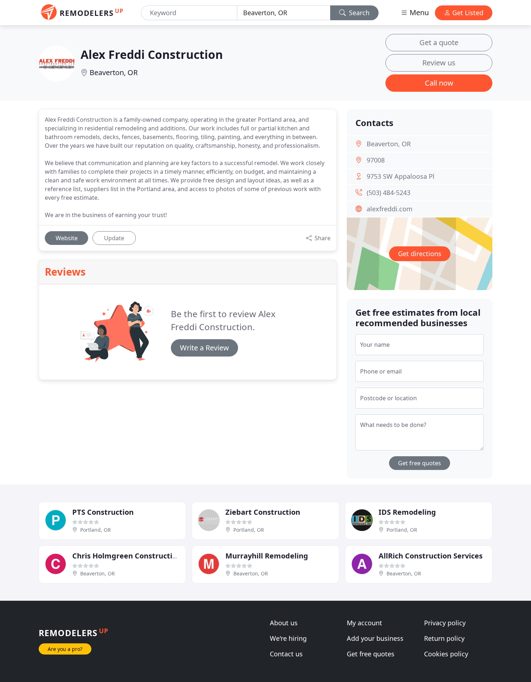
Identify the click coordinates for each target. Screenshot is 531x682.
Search (358, 12)
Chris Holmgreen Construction (126, 556)
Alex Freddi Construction (152, 54)
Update (114, 238)
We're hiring (288, 638)
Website (67, 238)
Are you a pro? (65, 649)
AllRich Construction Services (431, 556)
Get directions (419, 253)
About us (284, 622)
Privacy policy (445, 622)
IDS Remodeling (407, 512)
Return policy (444, 638)
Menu (418, 12)
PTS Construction (103, 512)
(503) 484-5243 (388, 192)
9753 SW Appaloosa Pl (401, 176)
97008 (376, 160)
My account (364, 622)
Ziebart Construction (262, 512)
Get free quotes (419, 463)
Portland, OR (95, 529)
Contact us (286, 653)
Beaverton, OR (114, 72)
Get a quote (438, 42)
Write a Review (204, 348)
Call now (439, 83)
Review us (439, 63)
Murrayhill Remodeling (266, 556)
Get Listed (466, 12)
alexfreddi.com (390, 208)
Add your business (375, 638)
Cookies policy (446, 653)
